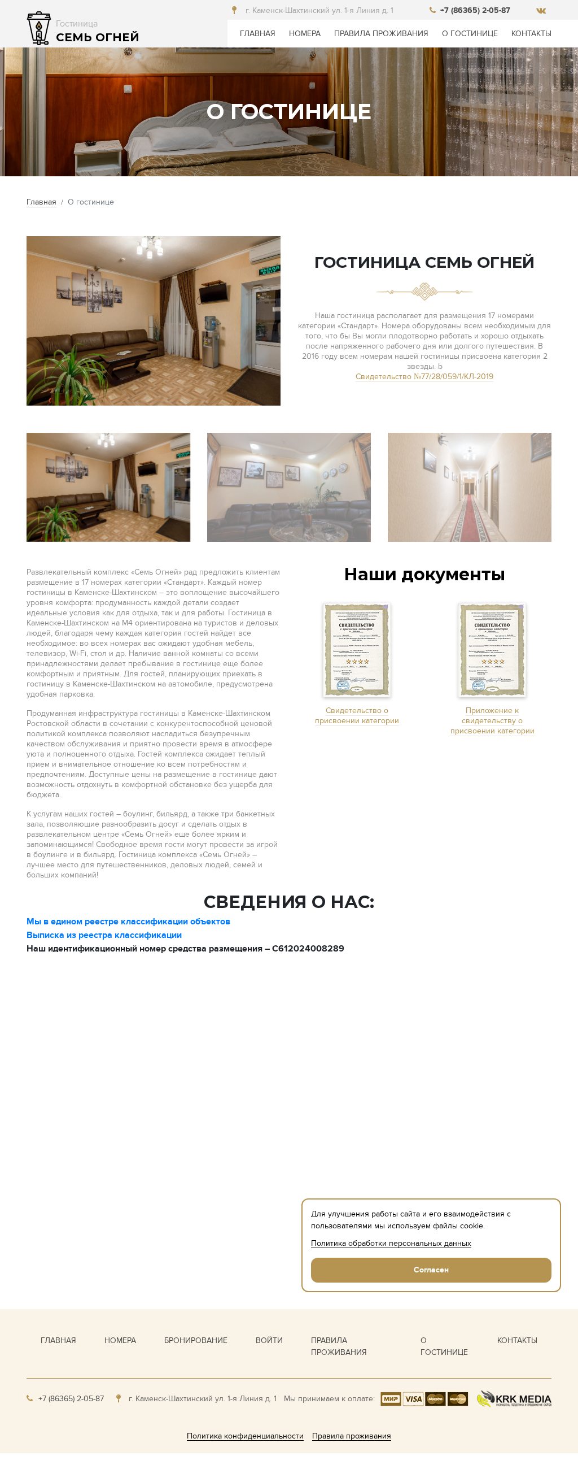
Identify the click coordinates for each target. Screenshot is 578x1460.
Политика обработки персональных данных (391, 1243)
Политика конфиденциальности (245, 1436)
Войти (269, 1340)
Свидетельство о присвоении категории (357, 715)
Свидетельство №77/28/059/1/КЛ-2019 (424, 376)
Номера (305, 33)
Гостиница (97, 31)
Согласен (431, 1270)
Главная (257, 33)
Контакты (531, 33)
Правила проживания (381, 33)
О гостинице (470, 33)
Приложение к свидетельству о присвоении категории (492, 721)
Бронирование (195, 1340)
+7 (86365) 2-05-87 (475, 10)
